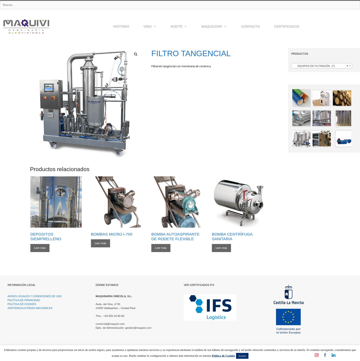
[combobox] (321, 65)
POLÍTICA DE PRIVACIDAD (24, 300)
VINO (147, 26)
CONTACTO (250, 26)
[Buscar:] (180, 5)
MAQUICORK (211, 26)
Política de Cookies (223, 355)
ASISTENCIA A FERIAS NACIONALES (30, 308)
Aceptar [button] (242, 355)
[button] (157, 26)
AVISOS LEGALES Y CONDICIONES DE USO (35, 296)
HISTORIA (121, 26)
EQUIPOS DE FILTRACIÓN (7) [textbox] (320, 65)
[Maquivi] (26, 26)
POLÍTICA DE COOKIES (22, 304)
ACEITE (176, 26)
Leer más (40, 247)
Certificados (286, 26)
